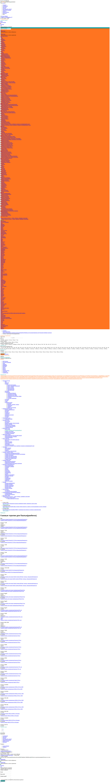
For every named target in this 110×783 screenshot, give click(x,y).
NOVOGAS (2, 261)
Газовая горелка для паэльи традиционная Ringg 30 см (12, 591)
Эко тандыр (44, 378)
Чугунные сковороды (11, 398)
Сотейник (53, 377)
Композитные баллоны (10, 462)
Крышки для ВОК (4, 203)
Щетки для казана (4, 190)
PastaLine (2, 271)
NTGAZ (2, 263)
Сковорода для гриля (16, 377)
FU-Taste (2, 234)
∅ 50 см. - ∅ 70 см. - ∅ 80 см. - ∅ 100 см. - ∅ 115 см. (23, 348)
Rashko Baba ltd (3, 274)
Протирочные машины (5, 213)
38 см (32, 344)
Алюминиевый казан (29, 375)
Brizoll (1, 227)
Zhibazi (1, 293)
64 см (51, 351)
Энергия (2, 328)
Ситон (1, 321)
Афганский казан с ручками (6, 106)
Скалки (1, 175)
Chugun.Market (6, 746)
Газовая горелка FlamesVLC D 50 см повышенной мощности (13, 550)
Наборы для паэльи (4, 97)
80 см (13, 342)
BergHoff (2, 226)
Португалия (2, 315)
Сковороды (2, 45)
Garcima (2, 242)
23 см (14, 340)
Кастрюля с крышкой (27, 376)
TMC (1, 287)
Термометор (3, 186)
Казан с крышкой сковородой (13, 385)
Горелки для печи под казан (6, 142)
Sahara (1, 284)
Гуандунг (2, 305)
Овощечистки (3, 173)
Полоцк (2, 314)
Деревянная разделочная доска (73, 375)
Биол (1, 300)
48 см (37, 351)
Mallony (2, 257)
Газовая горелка (44, 375)
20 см (6, 351)
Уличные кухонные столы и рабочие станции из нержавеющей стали (15, 124)
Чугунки (2, 49)
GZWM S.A (2, 241)
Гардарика (2, 304)
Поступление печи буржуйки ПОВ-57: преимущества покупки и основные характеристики (22, 509)
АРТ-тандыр (3, 129)
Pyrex (1, 272)
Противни (2, 69)
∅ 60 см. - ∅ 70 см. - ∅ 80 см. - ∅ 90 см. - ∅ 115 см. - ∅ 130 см (48, 348)
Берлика (2, 299)
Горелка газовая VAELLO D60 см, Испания (9, 715)
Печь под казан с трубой (79, 376)
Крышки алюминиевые (5, 193)
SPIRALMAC (3, 281)
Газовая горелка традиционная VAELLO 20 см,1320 (11, 689)
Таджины (9, 406)
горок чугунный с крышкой (52, 378)
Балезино (2, 298)
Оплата (4, 8)
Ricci (1, 278)
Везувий (2, 301)
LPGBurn (2, 251)
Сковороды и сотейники (5, 85)
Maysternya (2, 260)
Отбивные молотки (4, 179)
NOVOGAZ (2, 262)
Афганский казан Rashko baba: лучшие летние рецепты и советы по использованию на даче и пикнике (24, 506)
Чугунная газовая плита (10, 378)
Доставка (5, 7)
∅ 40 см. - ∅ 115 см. (94, 348)
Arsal (1, 223)
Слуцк (1, 322)
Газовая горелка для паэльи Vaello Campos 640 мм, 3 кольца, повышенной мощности (18, 585)
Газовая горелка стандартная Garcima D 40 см (10, 649)
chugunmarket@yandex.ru (5, 751)
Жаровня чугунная (84, 375)
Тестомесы (2, 206)
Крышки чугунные (4, 195)
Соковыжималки (4, 211)
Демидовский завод (4, 308)
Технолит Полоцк (4, 325)
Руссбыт (2, 319)
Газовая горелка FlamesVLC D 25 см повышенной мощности (13, 528)
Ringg (1, 279)
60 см (48, 351)
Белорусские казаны (11, 384)
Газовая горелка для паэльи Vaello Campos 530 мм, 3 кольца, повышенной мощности (18, 578)
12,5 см (6, 340)
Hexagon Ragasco (4, 248)
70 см (55, 351)
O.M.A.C (2, 267)
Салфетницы (8, 477)
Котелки (2, 60)
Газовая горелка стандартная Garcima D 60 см (10, 662)
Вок (1, 37)
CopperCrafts (3, 232)
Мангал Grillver (56, 376)
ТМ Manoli (2, 324)
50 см (41, 351)
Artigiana (2, 224)
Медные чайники (4, 83)
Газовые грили (3, 148)
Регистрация (3, 22)
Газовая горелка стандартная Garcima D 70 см (10, 675)
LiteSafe (2, 253)
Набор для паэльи (63, 376)
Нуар (1, 312)
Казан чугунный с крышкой (17, 376)
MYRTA (2, 256)
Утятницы (2, 47)
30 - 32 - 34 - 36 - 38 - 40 (56, 347)
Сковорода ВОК (97, 376)
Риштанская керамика (5, 317)
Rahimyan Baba (3, 273)
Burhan (1, 229)
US (3, 3)
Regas (1, 277)
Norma (1, 265)
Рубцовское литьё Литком (5, 318)
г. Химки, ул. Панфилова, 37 (6, 17)
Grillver (1, 246)
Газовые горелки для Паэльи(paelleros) (8, 95)
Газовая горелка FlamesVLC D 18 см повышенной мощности (13, 520)
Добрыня (2, 309)
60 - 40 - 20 (48, 344)
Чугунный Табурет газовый (29, 378)
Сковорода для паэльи (26, 377)
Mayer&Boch (3, 259)
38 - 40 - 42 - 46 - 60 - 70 (92, 347)
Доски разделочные (4, 159)
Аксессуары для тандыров (6, 133)
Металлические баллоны (5, 151)
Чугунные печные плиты (10, 497)
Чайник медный (95, 377)
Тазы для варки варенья (5, 87)
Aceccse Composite (4, 222)
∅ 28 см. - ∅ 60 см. (66, 348)
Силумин (2, 320)
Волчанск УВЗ (3, 303)
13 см (10, 340)
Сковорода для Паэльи (5, 99)
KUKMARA (2, 250)
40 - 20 (35, 344)
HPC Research (3, 247)
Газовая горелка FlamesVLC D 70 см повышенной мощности (13, 565)
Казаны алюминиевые (5, 56)
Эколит (1, 327)
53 (44, 344)
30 (21, 344)
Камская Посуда (3, 311)
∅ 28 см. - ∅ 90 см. (76, 348)
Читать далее (5, 504)
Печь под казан (70, 376)
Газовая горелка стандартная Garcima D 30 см (10, 635)
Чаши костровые (4, 117)
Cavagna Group (3, 230)
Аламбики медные (4, 89)
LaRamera (2, 252)
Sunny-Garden (3, 286)
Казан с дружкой (98, 375)
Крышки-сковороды (4, 199)
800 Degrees (3, 221)
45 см (3, 342)
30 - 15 (24, 344)
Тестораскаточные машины (6, 208)
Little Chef (2, 254)
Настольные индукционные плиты (7, 136)
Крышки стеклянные (4, 197)
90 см (17, 342)
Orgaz (1, 268)
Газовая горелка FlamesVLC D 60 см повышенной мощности (13, 556)
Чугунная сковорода (19, 378)
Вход (1, 21)
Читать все (2, 512)
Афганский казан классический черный (8, 104)
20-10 (6, 344)
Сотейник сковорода (76, 377)
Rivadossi (2, 280)
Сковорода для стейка (12, 395)
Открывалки (3, 171)
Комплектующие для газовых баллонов (8, 156)
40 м (30, 351)
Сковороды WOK (4, 74)
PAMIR (1, 270)
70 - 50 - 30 (54, 344)
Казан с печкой (10, 386)
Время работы (6, 12)
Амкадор (2, 294)
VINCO (1, 290)
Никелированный (4, 108)
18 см (3, 344)
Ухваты (2, 165)
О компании (5, 735)
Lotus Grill (2, 255)
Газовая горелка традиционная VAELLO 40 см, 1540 (11, 709)
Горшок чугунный (63, 375)
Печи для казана (3, 115)
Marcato (2, 258)
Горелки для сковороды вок (6, 144)
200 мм (14, 344)
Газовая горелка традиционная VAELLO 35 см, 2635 (11, 702)
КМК (1, 310)
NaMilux (2, 264)
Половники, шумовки (4, 161)
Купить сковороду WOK (45, 376)
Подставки (2, 169)
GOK (1, 240)
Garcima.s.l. (2, 243)
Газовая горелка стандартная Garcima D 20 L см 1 (11, 620)
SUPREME (2, 283)
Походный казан (10, 389)
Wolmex (2, 291)
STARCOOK (3, 282)
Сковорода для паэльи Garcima (37, 377)
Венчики (2, 181)
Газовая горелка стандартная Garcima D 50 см (10, 655)
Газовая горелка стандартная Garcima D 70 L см (10, 669)
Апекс (1, 296)
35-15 (28, 344)
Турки (1, 51)
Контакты (5, 13)
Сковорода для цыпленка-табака (14, 396)
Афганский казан (37, 375)
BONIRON (2, 225)
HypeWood (2, 249)
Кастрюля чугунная (36, 376)
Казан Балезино (91, 375)
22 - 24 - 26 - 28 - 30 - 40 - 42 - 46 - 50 (9, 347)
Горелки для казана (4, 140)
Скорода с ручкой (47, 377)
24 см (10, 351)
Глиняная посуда (4, 53)
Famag (1, 235)
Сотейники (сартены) (4, 101)
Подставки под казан (4, 121)
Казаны (2, 41)
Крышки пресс (3, 201)
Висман (2, 302)
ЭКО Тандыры (3, 127)
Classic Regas (7, 375)
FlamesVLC (2, 236)
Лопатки (2, 167)
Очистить (6, 354)
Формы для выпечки (4, 67)
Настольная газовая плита (6, 146)
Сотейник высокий (59, 377)
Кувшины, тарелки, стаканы (13, 404)
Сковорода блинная (7, 377)
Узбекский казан (10, 390)
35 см (20, 351)
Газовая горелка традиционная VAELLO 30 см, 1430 (11, 695)
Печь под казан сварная (89, 376)
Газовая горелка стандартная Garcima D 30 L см (10, 628)
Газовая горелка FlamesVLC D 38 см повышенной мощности (13, 542)
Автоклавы (2, 119)
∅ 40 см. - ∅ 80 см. (103, 348)
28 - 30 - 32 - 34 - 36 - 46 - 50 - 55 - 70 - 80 (26, 347)
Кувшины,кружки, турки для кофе (7, 81)
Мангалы (2, 113)
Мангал (51, 376)
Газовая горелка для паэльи (53, 375)
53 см (44, 351)
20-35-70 (10, 344)
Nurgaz (1, 266)
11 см (3, 340)
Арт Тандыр (3, 297)
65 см (10, 342)
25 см (19, 344)
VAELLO (2, 289)
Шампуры (2, 188)
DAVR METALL (3, 233)
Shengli (2, 285)
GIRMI (1, 239)
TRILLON (2, 288)
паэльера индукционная (69, 378)
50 (42, 344)
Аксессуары (3, 77)
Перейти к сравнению (5, 357)
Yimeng (2, 292)
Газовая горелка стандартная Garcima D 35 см (10, 642)
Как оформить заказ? (7, 9)
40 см (27, 351)
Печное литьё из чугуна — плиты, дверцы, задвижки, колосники (13, 218)
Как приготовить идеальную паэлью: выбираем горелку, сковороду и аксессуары (20, 503)
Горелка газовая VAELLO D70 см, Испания (9, 722)
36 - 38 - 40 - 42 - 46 (66, 347)
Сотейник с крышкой (67, 377)
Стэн (1, 323)
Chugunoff (2, 231)
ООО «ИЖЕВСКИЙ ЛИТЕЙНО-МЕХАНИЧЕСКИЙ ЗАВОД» (12, 313)
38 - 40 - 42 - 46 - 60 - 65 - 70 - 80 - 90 (78, 347)
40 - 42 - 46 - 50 (101, 347)
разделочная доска (78, 378)
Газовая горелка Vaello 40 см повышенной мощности (11, 572)
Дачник (1, 307)
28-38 (48, 347)
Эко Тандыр (3, 326)
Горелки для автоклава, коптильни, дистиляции (10, 138)
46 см (39, 344)
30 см (17, 351)
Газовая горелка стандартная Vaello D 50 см (9, 682)
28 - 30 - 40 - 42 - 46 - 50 (41, 347)
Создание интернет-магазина (6, 755)
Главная (4, 4)
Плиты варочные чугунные (13, 498)
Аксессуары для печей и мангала (7, 111)
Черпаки (2, 163)
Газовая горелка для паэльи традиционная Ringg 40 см (12, 598)
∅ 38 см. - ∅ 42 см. (85, 348)
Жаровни (2, 39)
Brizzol (1, 228)
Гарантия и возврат (7, 10)
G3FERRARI (3, 237)
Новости (4, 11)
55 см (6, 342)
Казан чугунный (8, 376)
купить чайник (61, 378)
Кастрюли (2, 43)
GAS (1, 238)
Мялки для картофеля (5, 177)
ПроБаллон (2, 316)
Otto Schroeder (3, 269)
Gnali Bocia (2, 244)
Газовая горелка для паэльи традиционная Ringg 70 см (12, 605)
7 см (17, 340)
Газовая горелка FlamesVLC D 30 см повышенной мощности (13, 535)
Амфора (2, 131)
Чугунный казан (38, 378)
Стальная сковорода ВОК (86, 377)
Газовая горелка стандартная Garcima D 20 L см (10, 611)
